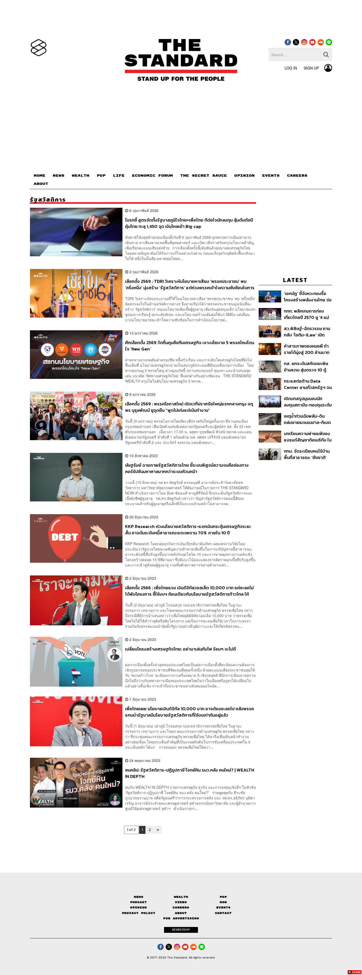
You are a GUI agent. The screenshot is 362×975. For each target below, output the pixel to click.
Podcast (138, 902)
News (138, 896)
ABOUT (41, 184)
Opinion (138, 907)
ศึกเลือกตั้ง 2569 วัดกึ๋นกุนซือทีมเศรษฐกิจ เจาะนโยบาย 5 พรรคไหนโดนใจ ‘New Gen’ (189, 346)
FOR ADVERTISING (181, 918)
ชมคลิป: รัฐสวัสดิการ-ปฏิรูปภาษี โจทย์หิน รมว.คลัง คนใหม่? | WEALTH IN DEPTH (189, 773)
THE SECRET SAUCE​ (203, 175)
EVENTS (271, 175)
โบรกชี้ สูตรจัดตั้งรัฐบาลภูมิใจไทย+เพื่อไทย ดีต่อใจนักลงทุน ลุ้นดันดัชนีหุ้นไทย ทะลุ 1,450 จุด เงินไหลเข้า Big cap (189, 223)
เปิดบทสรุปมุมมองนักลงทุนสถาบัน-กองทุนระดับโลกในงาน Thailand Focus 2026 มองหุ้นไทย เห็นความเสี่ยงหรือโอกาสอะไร (308, 402)
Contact (223, 913)
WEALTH (80, 175)
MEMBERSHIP (181, 929)
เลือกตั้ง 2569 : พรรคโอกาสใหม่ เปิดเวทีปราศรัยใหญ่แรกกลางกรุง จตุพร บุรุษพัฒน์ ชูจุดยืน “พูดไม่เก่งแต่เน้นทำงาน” (189, 407)
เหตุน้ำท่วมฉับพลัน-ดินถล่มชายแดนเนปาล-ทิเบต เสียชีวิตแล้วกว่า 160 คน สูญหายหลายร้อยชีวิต (307, 419)
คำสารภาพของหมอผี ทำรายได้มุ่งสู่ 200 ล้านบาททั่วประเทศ (306, 349)
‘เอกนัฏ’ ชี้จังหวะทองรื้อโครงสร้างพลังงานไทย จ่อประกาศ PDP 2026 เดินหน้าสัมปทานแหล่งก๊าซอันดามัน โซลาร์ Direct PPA (308, 296)
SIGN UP (311, 68)
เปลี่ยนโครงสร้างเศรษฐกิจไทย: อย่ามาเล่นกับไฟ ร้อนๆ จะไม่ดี (180, 649)
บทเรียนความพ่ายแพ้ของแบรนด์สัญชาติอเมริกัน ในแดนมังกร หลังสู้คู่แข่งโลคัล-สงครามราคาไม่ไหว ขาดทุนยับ (308, 437)
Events (223, 907)
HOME (39, 175)
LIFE (119, 175)
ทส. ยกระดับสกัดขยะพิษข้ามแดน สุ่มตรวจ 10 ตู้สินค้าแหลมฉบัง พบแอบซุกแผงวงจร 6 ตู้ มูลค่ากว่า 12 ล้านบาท (306, 366)
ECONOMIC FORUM (152, 175)
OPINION (244, 175)
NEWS (58, 175)
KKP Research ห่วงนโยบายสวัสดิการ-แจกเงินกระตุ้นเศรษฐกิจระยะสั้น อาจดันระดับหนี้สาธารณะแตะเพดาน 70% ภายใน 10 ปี (188, 529)
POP (101, 175)
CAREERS (297, 175)
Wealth (181, 896)
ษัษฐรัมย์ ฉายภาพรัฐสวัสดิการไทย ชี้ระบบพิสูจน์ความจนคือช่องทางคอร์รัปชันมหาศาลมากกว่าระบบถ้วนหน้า (187, 468)
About (181, 913)
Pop (223, 896)
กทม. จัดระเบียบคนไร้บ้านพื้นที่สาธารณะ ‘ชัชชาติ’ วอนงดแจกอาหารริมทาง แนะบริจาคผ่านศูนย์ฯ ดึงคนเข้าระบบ (307, 454)
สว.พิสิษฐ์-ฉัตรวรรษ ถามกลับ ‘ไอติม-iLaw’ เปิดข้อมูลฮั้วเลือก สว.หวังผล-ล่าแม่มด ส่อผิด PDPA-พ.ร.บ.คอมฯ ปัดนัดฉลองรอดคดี (308, 331)
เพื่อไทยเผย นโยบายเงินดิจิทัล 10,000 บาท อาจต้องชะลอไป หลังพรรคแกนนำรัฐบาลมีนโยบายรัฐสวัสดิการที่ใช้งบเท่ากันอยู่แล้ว (189, 712)
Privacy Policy (138, 913)
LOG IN (291, 68)
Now (223, 902)
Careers (181, 907)
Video (181, 902)
